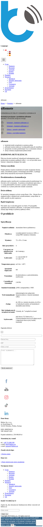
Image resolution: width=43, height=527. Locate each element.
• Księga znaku (5, 454)
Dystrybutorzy (9, 88)
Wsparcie (8, 77)
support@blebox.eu (12, 446)
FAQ (10, 82)
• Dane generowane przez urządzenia (12, 462)
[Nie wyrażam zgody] (15, 525)
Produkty (8, 75)
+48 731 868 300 (9, 442)
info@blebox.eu (11, 444)
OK (12, 525)
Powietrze (8, 89)
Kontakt (11, 73)
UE (6, 91)
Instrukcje (12, 79)
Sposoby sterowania (15, 80)
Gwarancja (12, 84)
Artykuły (11, 70)
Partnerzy (12, 66)
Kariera (11, 71)
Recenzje (12, 68)
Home (3, 103)
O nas (6, 64)
